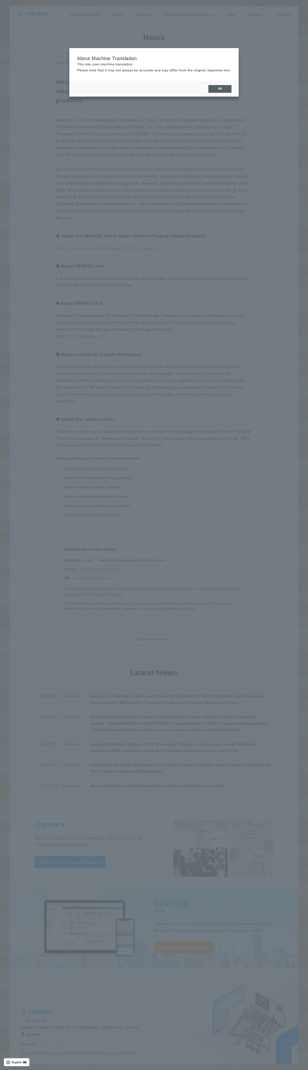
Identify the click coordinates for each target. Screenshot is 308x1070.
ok (220, 88)
